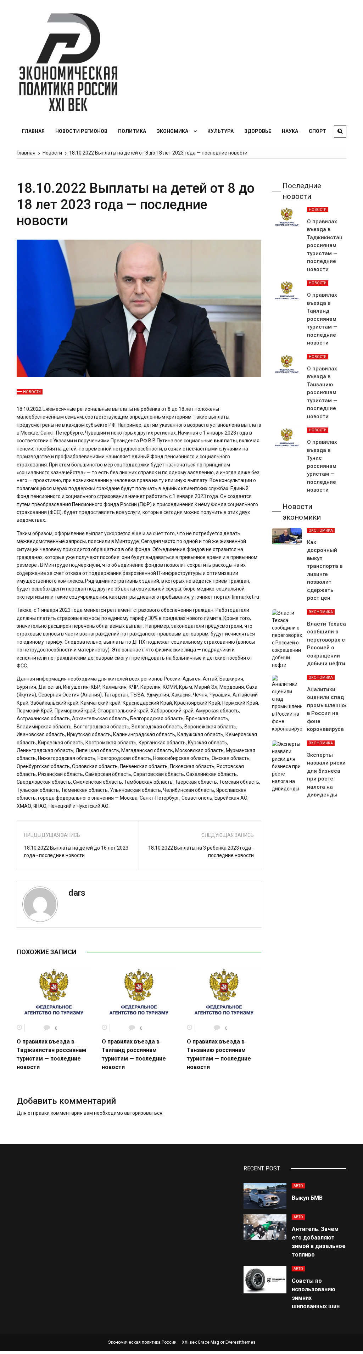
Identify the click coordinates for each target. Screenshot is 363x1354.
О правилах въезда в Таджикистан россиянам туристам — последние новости (324, 245)
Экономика (172, 131)
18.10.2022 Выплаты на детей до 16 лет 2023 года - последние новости (76, 851)
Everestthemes (240, 1342)
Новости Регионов (81, 131)
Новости (32, 392)
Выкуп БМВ (307, 1197)
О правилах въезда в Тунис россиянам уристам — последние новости (322, 466)
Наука (290, 131)
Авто (298, 1186)
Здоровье (257, 131)
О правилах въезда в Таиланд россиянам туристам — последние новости (322, 319)
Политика (132, 131)
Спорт (317, 131)
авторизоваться (143, 1113)
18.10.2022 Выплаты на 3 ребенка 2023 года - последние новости (201, 851)
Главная (33, 131)
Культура (220, 131)
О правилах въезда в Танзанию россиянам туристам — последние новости (322, 392)
